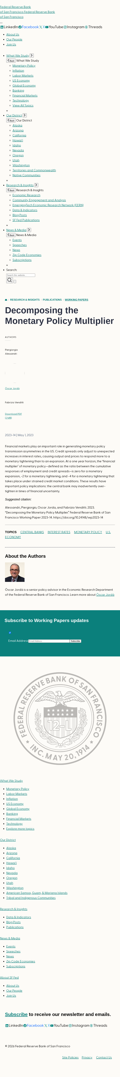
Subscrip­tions (22, 260)
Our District (14, 116)
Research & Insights (20, 185)
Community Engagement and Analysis (39, 200)
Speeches (19, 245)
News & (10, 938)
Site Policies (70, 1058)
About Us (12, 35)
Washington (21, 165)
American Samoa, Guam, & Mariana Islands (37, 893)
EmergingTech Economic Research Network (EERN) (48, 205)
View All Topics (22, 106)
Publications (52, 299)
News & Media (16, 230)
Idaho (16, 145)
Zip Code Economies (26, 255)
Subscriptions (15, 966)
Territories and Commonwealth (34, 170)
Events (17, 240)
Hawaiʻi (17, 140)
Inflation (18, 71)
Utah (15, 160)
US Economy (21, 81)
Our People (14, 40)
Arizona (18, 130)
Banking (18, 91)
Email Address (18, 641)
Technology (20, 101)
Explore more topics (20, 829)
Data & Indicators (24, 210)
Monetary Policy (23, 66)
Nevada (18, 150)
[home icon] (6, 299)
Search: (11, 270)
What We (11, 781)
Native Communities (26, 175)
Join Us (11, 45)
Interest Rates (59, 532)
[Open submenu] (32, 56)
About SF (9, 978)
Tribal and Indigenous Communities (31, 898)
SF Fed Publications (26, 220)
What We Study (17, 56)
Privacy (87, 1058)
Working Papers (76, 299)
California (19, 135)
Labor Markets (22, 76)
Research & (13, 909)
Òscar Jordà (12, 388)
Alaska (17, 125)
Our (8, 840)
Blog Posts (19, 215)
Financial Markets (25, 96)
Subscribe (16, 1014)
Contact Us (104, 1058)
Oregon (18, 155)
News (16, 250)
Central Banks (32, 532)
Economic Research (26, 195)
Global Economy (24, 86)
